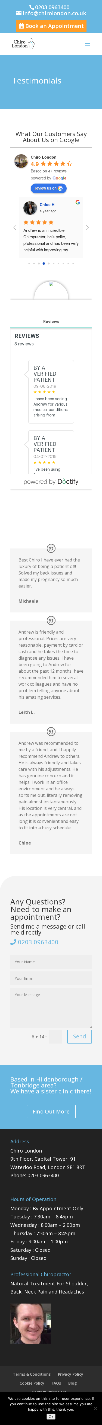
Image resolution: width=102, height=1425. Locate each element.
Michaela (28, 601)
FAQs (56, 1383)
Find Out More (51, 1111)
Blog (72, 1383)
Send (79, 1036)
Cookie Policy (32, 1383)
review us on (46, 188)
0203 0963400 (37, 942)
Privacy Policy (70, 1374)
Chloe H (47, 204)
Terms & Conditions (32, 1374)
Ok (51, 1416)
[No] (95, 1408)
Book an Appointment (54, 26)
